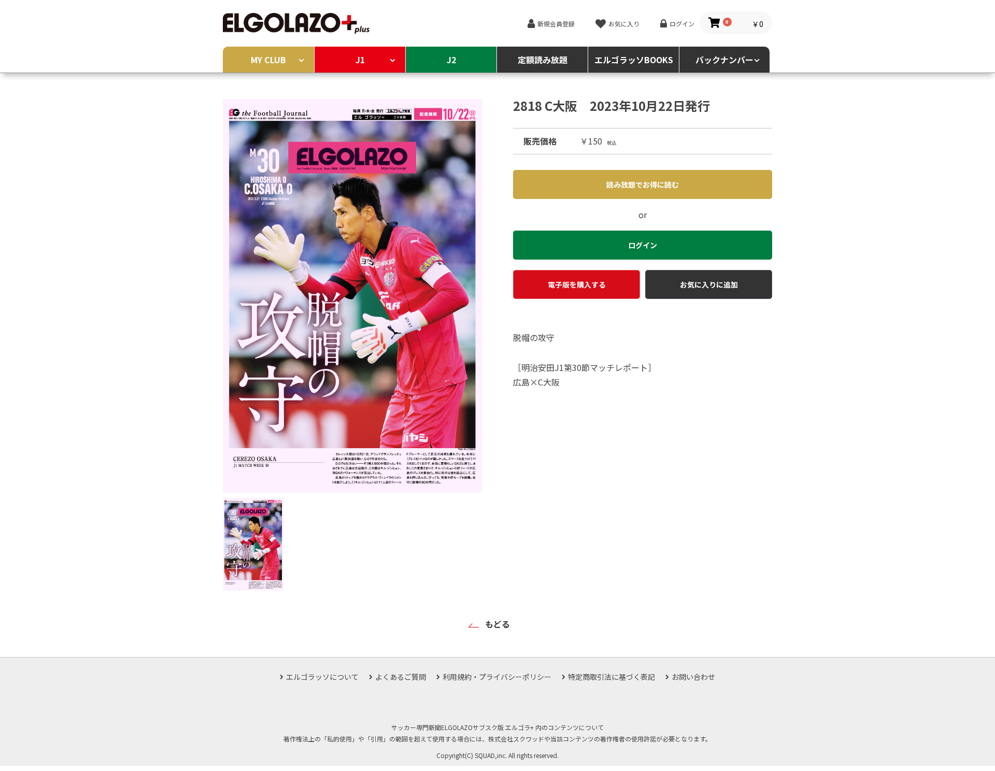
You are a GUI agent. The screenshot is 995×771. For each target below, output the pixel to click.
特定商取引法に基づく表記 (611, 677)
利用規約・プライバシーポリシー (497, 677)
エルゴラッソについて (322, 677)
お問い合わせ (693, 677)
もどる (497, 624)
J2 (451, 59)
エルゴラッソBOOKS (633, 59)
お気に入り (623, 23)
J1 (360, 59)
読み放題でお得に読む (642, 184)
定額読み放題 (542, 59)
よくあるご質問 (400, 677)
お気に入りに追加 (709, 284)
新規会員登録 (556, 23)
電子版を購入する (577, 284)
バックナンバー (724, 59)
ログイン (682, 23)
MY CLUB (268, 59)
